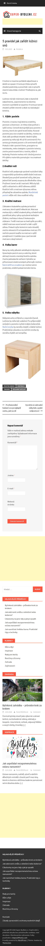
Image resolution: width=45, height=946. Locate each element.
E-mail (11, 488)
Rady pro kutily (11, 654)
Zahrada (8, 662)
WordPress (22, 940)
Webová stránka (11, 503)
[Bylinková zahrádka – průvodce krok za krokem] (22, 690)
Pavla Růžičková (22, 712)
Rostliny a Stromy (12, 658)
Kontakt (6, 917)
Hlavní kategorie (14, 31)
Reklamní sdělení (19, 389)
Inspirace (21, 386)
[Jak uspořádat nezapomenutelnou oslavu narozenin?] (22, 748)
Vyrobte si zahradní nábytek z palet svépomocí (33, 408)
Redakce (19, 49)
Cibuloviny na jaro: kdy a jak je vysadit (20, 619)
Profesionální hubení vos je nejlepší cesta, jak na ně (11, 408)
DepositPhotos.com (19, 938)
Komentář (13, 442)
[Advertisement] (23, 21)
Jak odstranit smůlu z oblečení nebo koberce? (22, 863)
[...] (24, 725)
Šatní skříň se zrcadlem (12, 265)
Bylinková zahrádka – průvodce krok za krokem (22, 860)
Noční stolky (7, 327)
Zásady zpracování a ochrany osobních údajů (21, 920)
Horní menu (12, 3)
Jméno (11, 475)
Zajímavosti (10, 665)
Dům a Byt (9, 647)
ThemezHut (6, 943)
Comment (36, 712)
